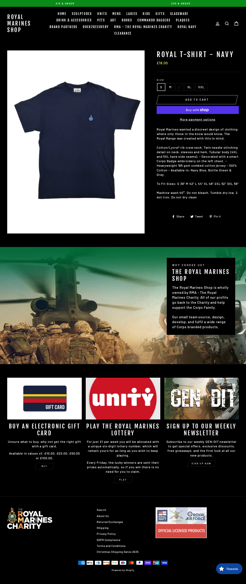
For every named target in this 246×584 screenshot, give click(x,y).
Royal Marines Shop (19, 23)
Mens (116, 14)
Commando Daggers (153, 20)
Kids (146, 14)
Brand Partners (63, 27)
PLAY (123, 479)
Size (160, 79)
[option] (65, 3)
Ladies (131, 14)
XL (189, 87)
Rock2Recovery (96, 27)
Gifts (160, 14)
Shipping (103, 527)
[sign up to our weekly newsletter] (201, 399)
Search (101, 509)
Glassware (179, 14)
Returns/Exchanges (110, 522)
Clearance (123, 33)
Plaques (183, 20)
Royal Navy (187, 27)
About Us (103, 516)
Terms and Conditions (111, 545)
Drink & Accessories (74, 20)
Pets (101, 20)
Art (113, 20)
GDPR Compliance (108, 540)
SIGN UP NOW (201, 463)
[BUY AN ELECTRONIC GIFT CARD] (44, 399)
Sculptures (82, 14)
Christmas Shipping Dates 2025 (118, 551)
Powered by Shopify (123, 570)
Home (62, 14)
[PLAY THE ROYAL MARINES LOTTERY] (123, 399)
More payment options (197, 119)
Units (102, 14)
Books (127, 20)
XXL (201, 87)
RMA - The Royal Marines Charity (143, 27)
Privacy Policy (106, 533)
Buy (45, 466)
